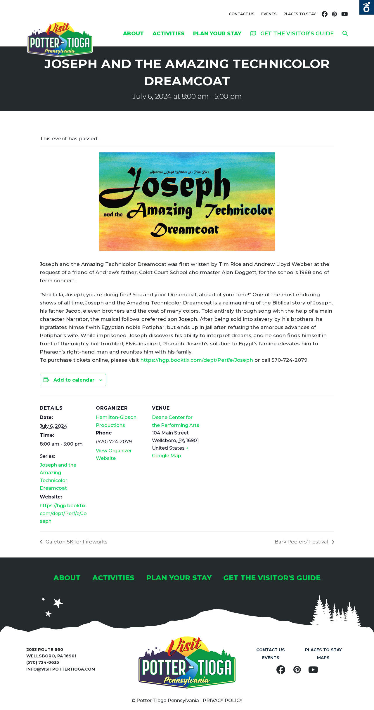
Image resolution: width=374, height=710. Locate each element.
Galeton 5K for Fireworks (76, 542)
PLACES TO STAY (299, 14)
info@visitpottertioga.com (60, 669)
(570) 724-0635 (42, 662)
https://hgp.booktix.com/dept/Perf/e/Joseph (196, 360)
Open (366, 7)
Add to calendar (73, 380)
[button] (345, 33)
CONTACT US (241, 14)
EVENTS (269, 14)
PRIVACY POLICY (223, 700)
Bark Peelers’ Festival (302, 542)
